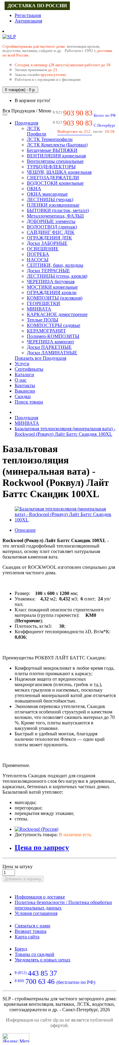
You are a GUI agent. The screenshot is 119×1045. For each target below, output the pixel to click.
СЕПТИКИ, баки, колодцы (55, 265)
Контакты (25, 385)
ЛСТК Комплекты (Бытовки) (57, 144)
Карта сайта (27, 936)
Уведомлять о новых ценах (42, 959)
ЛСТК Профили (36, 131)
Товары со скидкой (34, 954)
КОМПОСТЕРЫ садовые (53, 325)
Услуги (22, 363)
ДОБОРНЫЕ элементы (51, 221)
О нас (21, 380)
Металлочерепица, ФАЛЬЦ (55, 215)
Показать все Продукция (40, 358)
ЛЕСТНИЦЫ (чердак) (50, 199)
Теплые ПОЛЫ (42, 319)
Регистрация (28, 15)
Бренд (21, 948)
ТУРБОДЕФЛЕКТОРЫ (51, 166)
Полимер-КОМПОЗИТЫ (53, 336)
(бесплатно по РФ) (55, 982)
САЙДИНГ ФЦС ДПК (50, 232)
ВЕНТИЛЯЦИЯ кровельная (56, 155)
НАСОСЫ (38, 259)
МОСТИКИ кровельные (52, 287)
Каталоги (24, 374)
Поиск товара (29, 401)
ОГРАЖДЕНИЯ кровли (52, 292)
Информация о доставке (40, 896)
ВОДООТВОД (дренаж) (52, 226)
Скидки (23, 396)
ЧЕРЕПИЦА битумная (50, 281)
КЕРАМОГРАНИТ (46, 330)
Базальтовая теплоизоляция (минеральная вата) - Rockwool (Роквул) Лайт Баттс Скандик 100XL (65, 431)
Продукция (26, 122)
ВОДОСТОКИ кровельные (55, 183)
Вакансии (25, 391)
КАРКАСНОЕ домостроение (57, 314)
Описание (25, 530)
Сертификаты (29, 369)
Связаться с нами (32, 925)
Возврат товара (30, 931)
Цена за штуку (17, 866)
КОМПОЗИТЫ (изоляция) (54, 298)
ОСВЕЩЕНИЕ (43, 248)
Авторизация (28, 20)
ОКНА (34, 188)
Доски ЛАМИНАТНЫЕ (52, 352)
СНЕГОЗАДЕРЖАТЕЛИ (53, 177)
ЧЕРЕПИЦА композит (50, 341)
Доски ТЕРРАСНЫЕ (48, 270)
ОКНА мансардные (47, 194)
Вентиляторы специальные (55, 161)
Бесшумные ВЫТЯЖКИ (52, 150)
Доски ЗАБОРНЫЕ (47, 243)
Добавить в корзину (23, 879)
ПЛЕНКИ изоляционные (53, 205)
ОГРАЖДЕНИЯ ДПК (49, 237)
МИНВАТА (39, 308)
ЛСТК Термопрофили (50, 139)
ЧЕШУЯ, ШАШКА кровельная (59, 172)
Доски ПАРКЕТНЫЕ (49, 347)
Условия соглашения (36, 913)
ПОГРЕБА (38, 254)
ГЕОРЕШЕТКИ (43, 303)
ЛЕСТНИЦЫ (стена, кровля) (57, 276)
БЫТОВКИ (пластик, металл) (58, 210)
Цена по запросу (42, 847)
